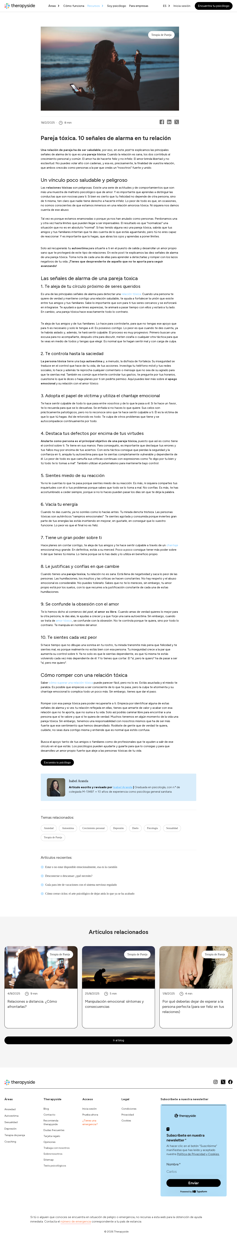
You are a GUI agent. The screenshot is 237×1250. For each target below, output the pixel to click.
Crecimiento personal (93, 828)
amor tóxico (64, 620)
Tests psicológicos (55, 1165)
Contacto (49, 1114)
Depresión (118, 828)
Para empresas (138, 6)
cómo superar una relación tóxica (71, 682)
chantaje (172, 545)
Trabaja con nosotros (57, 1148)
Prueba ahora (90, 1114)
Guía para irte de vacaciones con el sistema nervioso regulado (81, 884)
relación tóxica (131, 294)
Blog (46, 1108)
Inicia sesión (181, 6)
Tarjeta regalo (52, 1136)
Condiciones (128, 1108)
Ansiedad (49, 828)
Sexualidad (172, 828)
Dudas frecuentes (54, 1130)
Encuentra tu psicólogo (213, 6)
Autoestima (68, 828)
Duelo (135, 828)
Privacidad (127, 1114)
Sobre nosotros (53, 1153)
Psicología (152, 828)
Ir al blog (118, 1040)
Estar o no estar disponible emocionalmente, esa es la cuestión (81, 867)
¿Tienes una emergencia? (90, 1122)
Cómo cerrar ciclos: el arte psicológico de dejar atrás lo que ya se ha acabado (89, 893)
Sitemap (49, 1159)
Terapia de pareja (14, 1135)
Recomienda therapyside (51, 1122)
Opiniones (50, 1142)
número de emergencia (76, 1221)
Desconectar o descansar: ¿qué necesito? (68, 875)
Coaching (10, 1141)
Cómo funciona (73, 6)
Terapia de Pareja (53, 837)
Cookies (126, 1120)
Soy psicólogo (116, 6)
